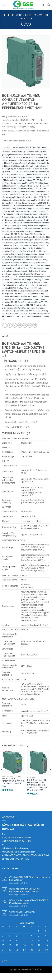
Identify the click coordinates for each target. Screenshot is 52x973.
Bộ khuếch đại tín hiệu (17, 152)
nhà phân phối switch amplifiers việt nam (26, 285)
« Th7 (4, 961)
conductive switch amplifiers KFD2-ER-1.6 (31, 245)
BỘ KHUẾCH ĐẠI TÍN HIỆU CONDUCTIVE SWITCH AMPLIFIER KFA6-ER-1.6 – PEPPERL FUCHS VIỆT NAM (37, 785)
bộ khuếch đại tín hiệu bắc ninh (18, 155)
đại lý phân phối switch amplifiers (14, 248)
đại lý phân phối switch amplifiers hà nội (32, 259)
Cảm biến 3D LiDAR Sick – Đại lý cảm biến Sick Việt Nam (29, 878)
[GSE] (23, 5)
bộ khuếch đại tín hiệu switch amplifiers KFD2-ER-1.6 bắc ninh (25, 186)
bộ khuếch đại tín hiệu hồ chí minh (26, 169)
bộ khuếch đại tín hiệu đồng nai (26, 163)
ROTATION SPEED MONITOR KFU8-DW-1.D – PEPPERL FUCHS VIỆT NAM (13, 782)
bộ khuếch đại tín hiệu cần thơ (25, 160)
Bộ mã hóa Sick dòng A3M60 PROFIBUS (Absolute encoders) (28, 901)
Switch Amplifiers (39, 147)
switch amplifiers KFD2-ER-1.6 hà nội (26, 299)
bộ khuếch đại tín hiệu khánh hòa (33, 172)
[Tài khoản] (43, 5)
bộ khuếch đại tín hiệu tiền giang (26, 242)
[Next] (50, 775)
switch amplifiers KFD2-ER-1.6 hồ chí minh (29, 305)
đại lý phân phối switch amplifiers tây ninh (24, 268)
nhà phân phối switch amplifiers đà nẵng (26, 279)
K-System (30, 15)
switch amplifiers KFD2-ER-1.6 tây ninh (21, 313)
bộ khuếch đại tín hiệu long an (36, 174)
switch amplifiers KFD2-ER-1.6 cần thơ (23, 294)
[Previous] (2, 775)
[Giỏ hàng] (48, 5)
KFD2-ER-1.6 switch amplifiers (21, 277)
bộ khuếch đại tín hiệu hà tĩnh (24, 166)
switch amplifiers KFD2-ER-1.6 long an (16, 308)
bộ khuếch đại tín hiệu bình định (23, 157)
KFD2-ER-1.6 (22, 274)
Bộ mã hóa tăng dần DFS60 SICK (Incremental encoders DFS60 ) (24, 890)
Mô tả (5, 336)
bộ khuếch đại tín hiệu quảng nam (36, 177)
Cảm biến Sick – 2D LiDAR (22, 911)
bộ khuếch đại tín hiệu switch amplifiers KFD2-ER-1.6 (22, 180)
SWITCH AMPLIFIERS (28, 288)
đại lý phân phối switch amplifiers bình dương (23, 254)
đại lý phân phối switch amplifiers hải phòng (18, 262)
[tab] (26, 336)
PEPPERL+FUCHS (13, 15)
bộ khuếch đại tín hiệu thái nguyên (22, 240)
